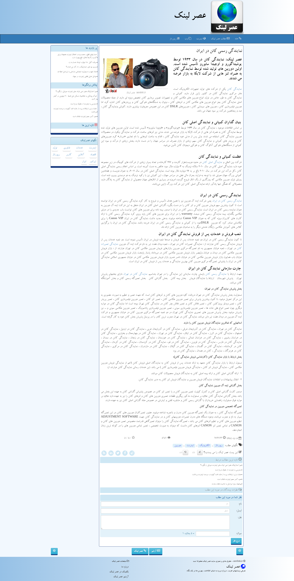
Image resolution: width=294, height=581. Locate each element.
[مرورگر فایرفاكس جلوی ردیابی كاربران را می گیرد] (54, 551)
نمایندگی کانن (234, 89)
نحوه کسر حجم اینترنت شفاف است (229, 479)
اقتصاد (93, 154)
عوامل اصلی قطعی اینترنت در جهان (85, 77)
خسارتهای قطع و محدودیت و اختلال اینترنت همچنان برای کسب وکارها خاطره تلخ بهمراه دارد (77, 56)
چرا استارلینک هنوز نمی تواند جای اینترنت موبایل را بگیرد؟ (220, 465)
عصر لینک (139, 551)
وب (187, 39)
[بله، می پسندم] (200, 452)
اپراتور (93, 161)
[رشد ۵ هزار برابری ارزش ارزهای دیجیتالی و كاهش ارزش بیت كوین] (239, 551)
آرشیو (154, 551)
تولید (55, 148)
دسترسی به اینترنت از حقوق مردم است (228, 470)
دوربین (177, 445)
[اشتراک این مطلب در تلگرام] (132, 453)
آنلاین (81, 154)
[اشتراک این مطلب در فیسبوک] (125, 453)
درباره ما (124, 567)
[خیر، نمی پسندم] (185, 452)
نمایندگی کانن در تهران (135, 274)
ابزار (84, 161)
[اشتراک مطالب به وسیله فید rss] (104, 453)
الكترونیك (204, 445)
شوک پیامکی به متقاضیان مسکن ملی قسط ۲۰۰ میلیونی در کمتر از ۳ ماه (75, 98)
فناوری (66, 148)
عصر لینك (190, 16)
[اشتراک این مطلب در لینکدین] (111, 453)
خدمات (79, 148)
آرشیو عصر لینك (120, 577)
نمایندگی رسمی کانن (215, 274)
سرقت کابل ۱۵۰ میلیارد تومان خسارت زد (83, 62)
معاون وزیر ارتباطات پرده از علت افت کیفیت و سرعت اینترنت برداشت (216, 475)
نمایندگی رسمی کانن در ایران (227, 201)
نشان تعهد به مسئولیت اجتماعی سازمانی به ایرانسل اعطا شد (77, 72)
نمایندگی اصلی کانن (212, 162)
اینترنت (199, 39)
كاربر (68, 154)
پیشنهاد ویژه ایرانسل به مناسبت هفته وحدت (226, 484)
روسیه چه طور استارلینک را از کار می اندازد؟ (81, 67)
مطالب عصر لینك (219, 39)
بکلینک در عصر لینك (118, 572)
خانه (237, 39)
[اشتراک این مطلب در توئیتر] (118, 453)
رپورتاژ (173, 39)
